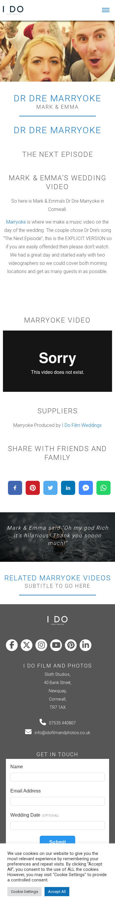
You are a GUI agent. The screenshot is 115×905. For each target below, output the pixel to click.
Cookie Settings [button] (24, 891)
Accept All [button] (57, 891)
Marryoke (16, 222)
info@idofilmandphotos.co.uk (62, 732)
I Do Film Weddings (82, 425)
